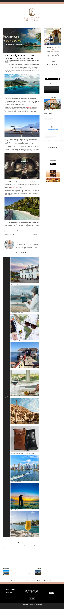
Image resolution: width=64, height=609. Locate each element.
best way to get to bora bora (9, 230)
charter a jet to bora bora (18, 230)
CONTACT (54, 3)
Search (59, 1)
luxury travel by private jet (9, 231)
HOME (9, 3)
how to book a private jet (34, 230)
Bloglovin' (23, 252)
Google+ (15, 234)
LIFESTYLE (40, 3)
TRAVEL (5, 61)
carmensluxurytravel (55, 140)
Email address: (53, 159)
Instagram (19, 252)
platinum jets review (17, 231)
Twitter (49, 64)
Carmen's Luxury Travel (30, 604)
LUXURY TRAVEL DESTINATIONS (35, 60)
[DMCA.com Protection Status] (51, 592)
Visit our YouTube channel (48, 113)
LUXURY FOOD (9, 592)
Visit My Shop (5, 1)
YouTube (25, 252)
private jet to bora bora (24, 231)
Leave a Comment (37, 234)
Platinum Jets (29, 107)
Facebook (10, 234)
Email (16, 234)
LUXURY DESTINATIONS (22, 3)
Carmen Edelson (6, 62)
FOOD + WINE (47, 3)
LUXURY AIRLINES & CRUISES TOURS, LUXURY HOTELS (14, 60)
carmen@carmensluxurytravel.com (51, 587)
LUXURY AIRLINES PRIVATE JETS (26, 60)
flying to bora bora (26, 230)
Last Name (52, 155)
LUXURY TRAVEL (33, 3)
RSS (58, 64)
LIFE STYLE (8, 593)
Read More (53, 61)
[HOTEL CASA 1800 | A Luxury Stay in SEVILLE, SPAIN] (52, 104)
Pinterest (13, 234)
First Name (52, 150)
